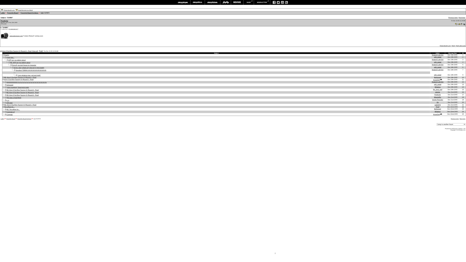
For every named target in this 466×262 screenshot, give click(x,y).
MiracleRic (437, 97)
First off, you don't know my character (24, 65)
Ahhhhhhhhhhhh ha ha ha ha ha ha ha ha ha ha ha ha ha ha (27, 82)
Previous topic (453, 18)
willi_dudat (437, 57)
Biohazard (437, 77)
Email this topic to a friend (25, 10)
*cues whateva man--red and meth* (29, 75)
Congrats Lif (11, 112)
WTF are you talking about (17, 60)
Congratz (10, 114)
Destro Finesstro (437, 100)
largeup (225, 2)
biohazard (10, 85)
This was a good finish (14, 98)
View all (35, 51)
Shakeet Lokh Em (437, 55)
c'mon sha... (10, 57)
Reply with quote (461, 45)
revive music (237, 2)
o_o (8, 100)
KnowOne (436, 80)
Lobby (3, 13)
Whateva (438, 87)
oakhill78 (438, 105)
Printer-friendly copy (9, 10)
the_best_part (437, 89)
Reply (453, 45)
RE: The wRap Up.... (13, 109)
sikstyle (437, 92)
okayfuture (212, 2)
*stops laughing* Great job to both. (18, 87)
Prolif (41, 51)
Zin (438, 102)
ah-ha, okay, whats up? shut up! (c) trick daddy (29, 68)
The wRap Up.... (9, 107)
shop (249, 2)
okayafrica (198, 2)
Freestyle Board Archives (29, 13)
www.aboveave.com (16, 36)
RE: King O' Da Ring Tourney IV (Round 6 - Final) (20, 77)
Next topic (462, 18)
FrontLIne (4, 21)
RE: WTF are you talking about (20, 63)
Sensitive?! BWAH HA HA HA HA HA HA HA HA (31, 70)
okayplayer (182, 2)
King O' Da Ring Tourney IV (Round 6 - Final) (17, 51)
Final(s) (6, 55)
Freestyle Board (12, 13)
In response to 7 (13, 29)
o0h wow (9, 103)
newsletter (262, 2)
